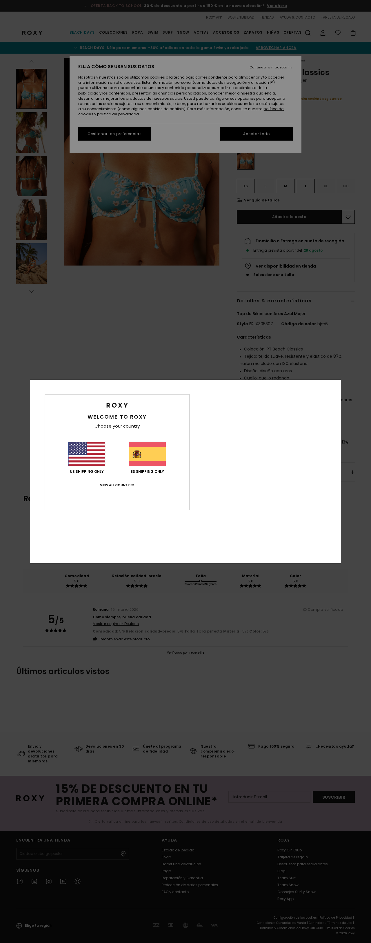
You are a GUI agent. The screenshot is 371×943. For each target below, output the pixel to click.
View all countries (117, 485)
